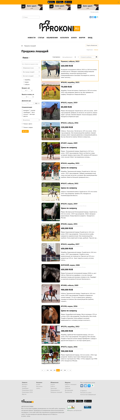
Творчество (68, 392)
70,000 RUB (66, 87)
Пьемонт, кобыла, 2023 (70, 61)
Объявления (52, 38)
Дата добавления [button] (67, 57)
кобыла (26, 84)
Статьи (41, 38)
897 (61, 370)
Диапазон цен (26, 101)
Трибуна (67, 386)
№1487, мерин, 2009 (69, 143)
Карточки (90, 50)
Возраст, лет (26, 88)
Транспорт (54, 388)
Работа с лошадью (70, 384)
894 (51, 370)
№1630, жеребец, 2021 (70, 82)
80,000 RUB (66, 107)
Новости (31, 38)
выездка (26, 110)
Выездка (24, 384)
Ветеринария (69, 390)
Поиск (26, 57)
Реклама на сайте (95, 12)
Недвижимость (55, 390)
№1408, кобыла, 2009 (69, 285)
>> (70, 370)
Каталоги (64, 38)
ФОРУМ (82, 38)
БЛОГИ (74, 38)
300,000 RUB (67, 331)
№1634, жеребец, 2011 (70, 163)
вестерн (32, 114)
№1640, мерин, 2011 (69, 224)
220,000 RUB (67, 127)
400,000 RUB (67, 228)
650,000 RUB (67, 248)
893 (48, 370)
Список (96, 50)
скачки (25, 114)
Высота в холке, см (28, 94)
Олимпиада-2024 (27, 390)
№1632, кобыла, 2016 (69, 123)
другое (25, 116)
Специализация (27, 107)
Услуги (53, 384)
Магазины (39, 386)
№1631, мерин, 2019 (69, 103)
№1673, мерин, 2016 (69, 347)
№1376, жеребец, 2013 (70, 327)
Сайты (38, 388)
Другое (24, 394)
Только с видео (28, 127)
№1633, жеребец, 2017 (70, 244)
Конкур (24, 386)
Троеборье (25, 388)
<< (42, 370)
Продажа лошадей (56, 392)
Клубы (38, 384)
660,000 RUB (67, 66)
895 (54, 370)
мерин (26, 82)
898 (65, 370)
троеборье (26, 112)
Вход (90, 38)
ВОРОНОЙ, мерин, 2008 (70, 265)
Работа (53, 386)
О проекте (83, 390)
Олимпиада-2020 (27, 392)
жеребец (27, 79)
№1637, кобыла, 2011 (69, 183)
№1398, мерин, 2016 (69, 306)
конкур (33, 110)
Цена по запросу (69, 147)
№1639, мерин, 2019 (69, 204)
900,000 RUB (67, 290)
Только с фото (27, 124)
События (67, 388)
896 (58, 370)
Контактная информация (88, 394)
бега (33, 112)
